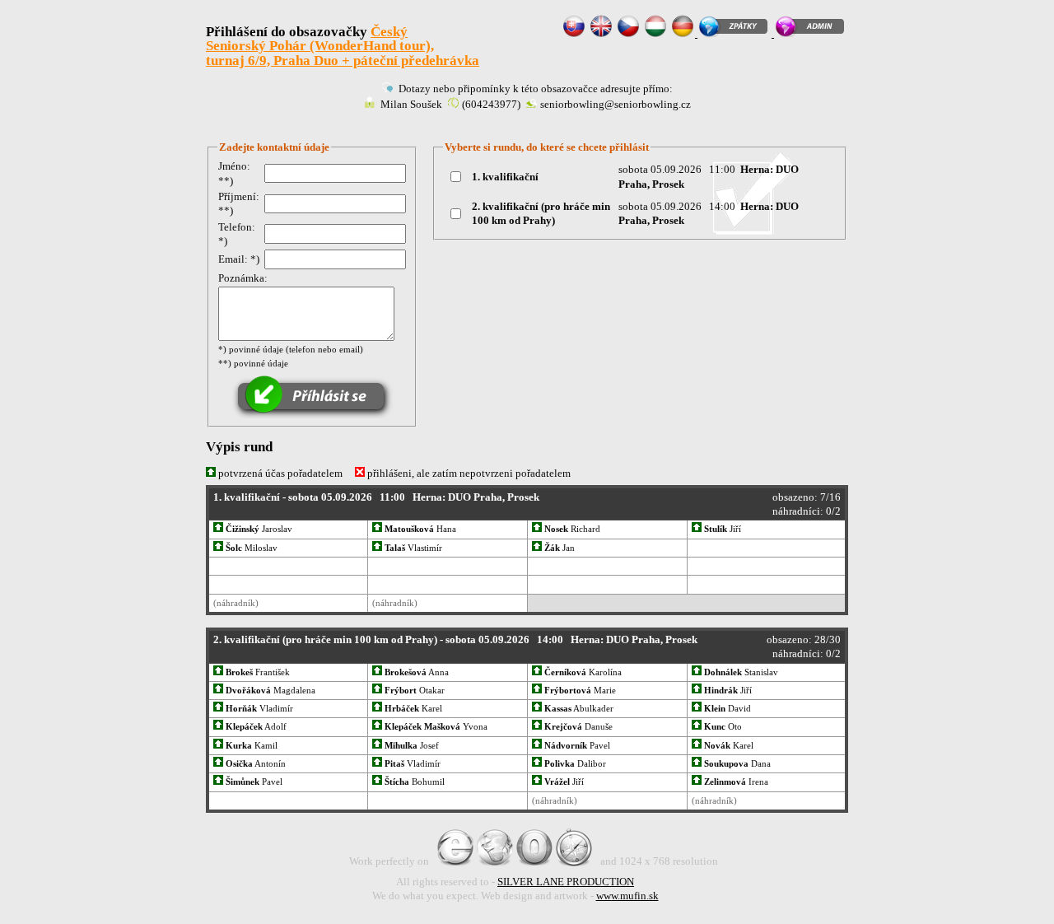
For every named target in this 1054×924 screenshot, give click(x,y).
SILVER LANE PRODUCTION (565, 881)
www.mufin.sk (627, 895)
